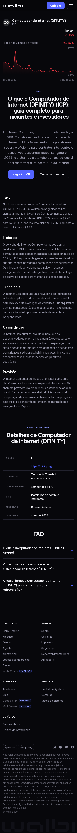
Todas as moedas (52, 174)
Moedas (8, 636)
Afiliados (46, 659)
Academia (9, 689)
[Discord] (66, 747)
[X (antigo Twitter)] (54, 747)
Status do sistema (52, 700)
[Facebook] (72, 747)
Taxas (6, 665)
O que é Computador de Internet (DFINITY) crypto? (33, 550)
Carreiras (46, 636)
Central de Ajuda (51, 689)
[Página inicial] (13, 5)
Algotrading (10, 653)
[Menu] (70, 5)
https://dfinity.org (41, 466)
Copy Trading (11, 630)
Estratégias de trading (16, 659)
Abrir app (56, 5)
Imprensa (47, 642)
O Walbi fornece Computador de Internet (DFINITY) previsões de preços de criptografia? (32, 585)
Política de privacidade (16, 729)
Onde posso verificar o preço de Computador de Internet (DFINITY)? (28, 566)
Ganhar (7, 642)
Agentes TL (10, 648)
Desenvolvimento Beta (55, 653)
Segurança (47, 648)
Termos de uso (12, 724)
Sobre (45, 630)
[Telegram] (60, 747)
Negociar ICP (21, 174)
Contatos (46, 694)
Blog (5, 694)
